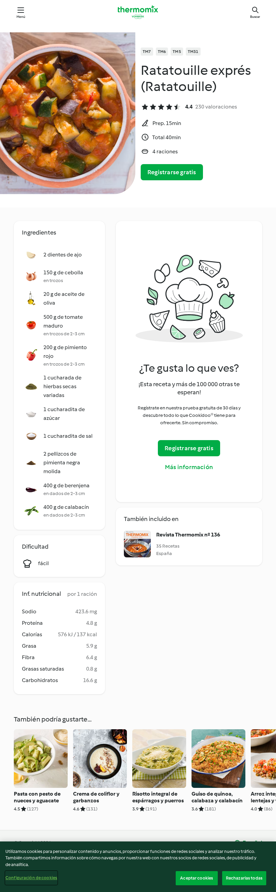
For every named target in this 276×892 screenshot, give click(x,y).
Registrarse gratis (171, 172)
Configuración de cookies (31, 877)
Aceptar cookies (196, 878)
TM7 (147, 51)
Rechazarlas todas (244, 878)
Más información (189, 467)
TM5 (177, 51)
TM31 (193, 51)
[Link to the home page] (138, 12)
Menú (21, 16)
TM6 (162, 51)
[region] (138, 866)
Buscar (255, 16)
